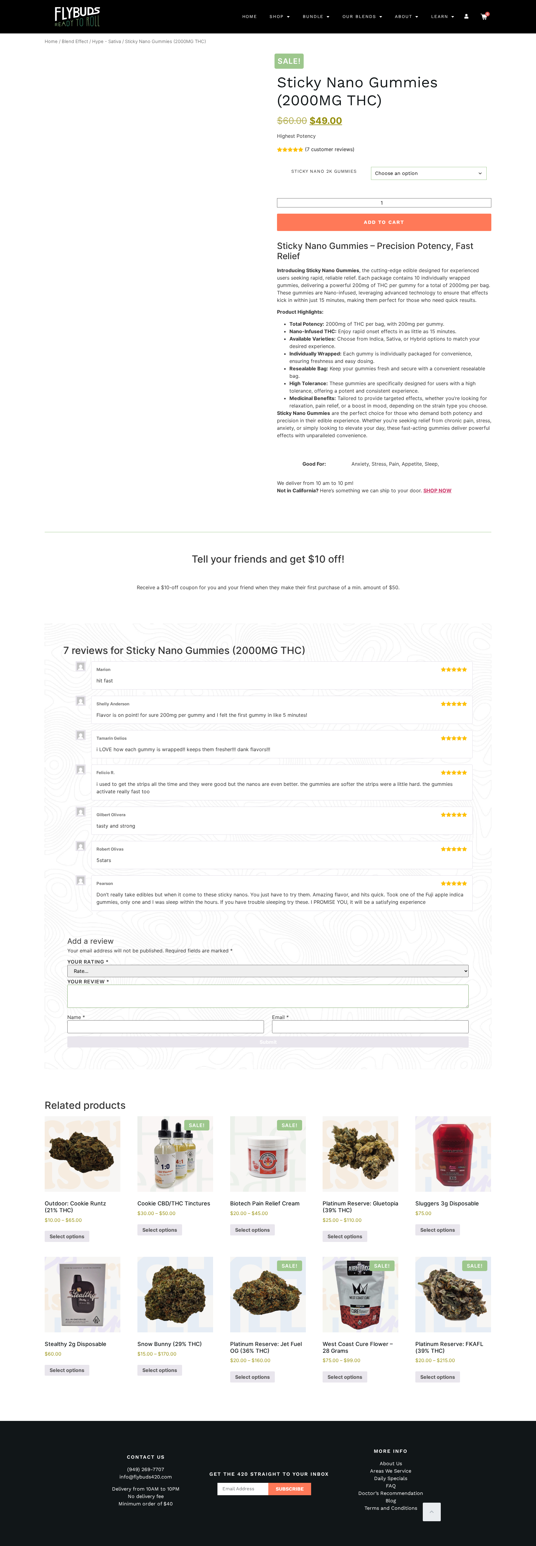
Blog (391, 1501)
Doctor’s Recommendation (390, 1493)
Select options (67, 1236)
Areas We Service (390, 1471)
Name (76, 1017)
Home (249, 16)
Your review (88, 981)
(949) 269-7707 (145, 1469)
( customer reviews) (330, 149)
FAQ (391, 1486)
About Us (391, 1463)
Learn (439, 16)
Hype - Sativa (106, 41)
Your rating (88, 961)
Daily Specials (390, 1478)
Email (280, 1017)
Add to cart (384, 222)
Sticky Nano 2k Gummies (324, 171)
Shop (277, 16)
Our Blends (359, 16)
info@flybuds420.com (145, 1477)
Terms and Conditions (390, 1508)
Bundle (313, 16)
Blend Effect (75, 41)
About (403, 16)
